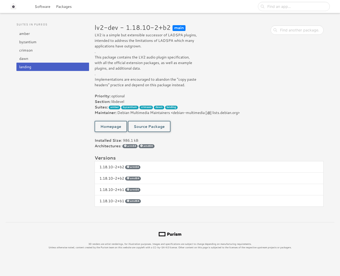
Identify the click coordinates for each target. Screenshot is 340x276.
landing (25, 66)
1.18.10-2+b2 (119, 166)
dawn (23, 58)
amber (24, 33)
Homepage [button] (110, 126)
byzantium (28, 41)
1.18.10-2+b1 (119, 189)
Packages (64, 6)
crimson (26, 50)
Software (42, 6)
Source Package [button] (149, 126)
